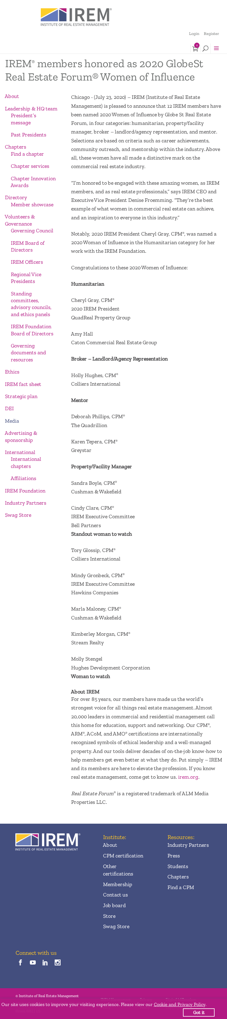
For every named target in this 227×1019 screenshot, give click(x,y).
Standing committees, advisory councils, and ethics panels (31, 304)
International (20, 452)
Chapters (15, 147)
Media (12, 421)
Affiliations (23, 478)
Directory (16, 197)
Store (109, 916)
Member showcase (32, 204)
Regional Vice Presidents (26, 277)
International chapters (26, 462)
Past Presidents (28, 134)
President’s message (23, 118)
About (12, 96)
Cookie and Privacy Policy (179, 1004)
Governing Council (32, 230)
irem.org (188, 777)
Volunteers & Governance (20, 220)
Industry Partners (25, 503)
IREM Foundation (25, 490)
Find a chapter (27, 154)
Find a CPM (180, 887)
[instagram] (58, 963)
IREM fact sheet (23, 384)
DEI (9, 408)
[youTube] (33, 963)
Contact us (115, 894)
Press (173, 855)
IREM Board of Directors (27, 246)
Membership (117, 884)
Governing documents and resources (28, 352)
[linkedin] (45, 963)
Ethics (12, 371)
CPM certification (123, 855)
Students (177, 866)
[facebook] (20, 963)
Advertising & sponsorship (21, 436)
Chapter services (30, 166)
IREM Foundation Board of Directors (32, 330)
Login (194, 33)
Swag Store (18, 515)
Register (211, 33)
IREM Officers (27, 262)
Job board (114, 905)
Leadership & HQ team (31, 108)
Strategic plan (21, 396)
